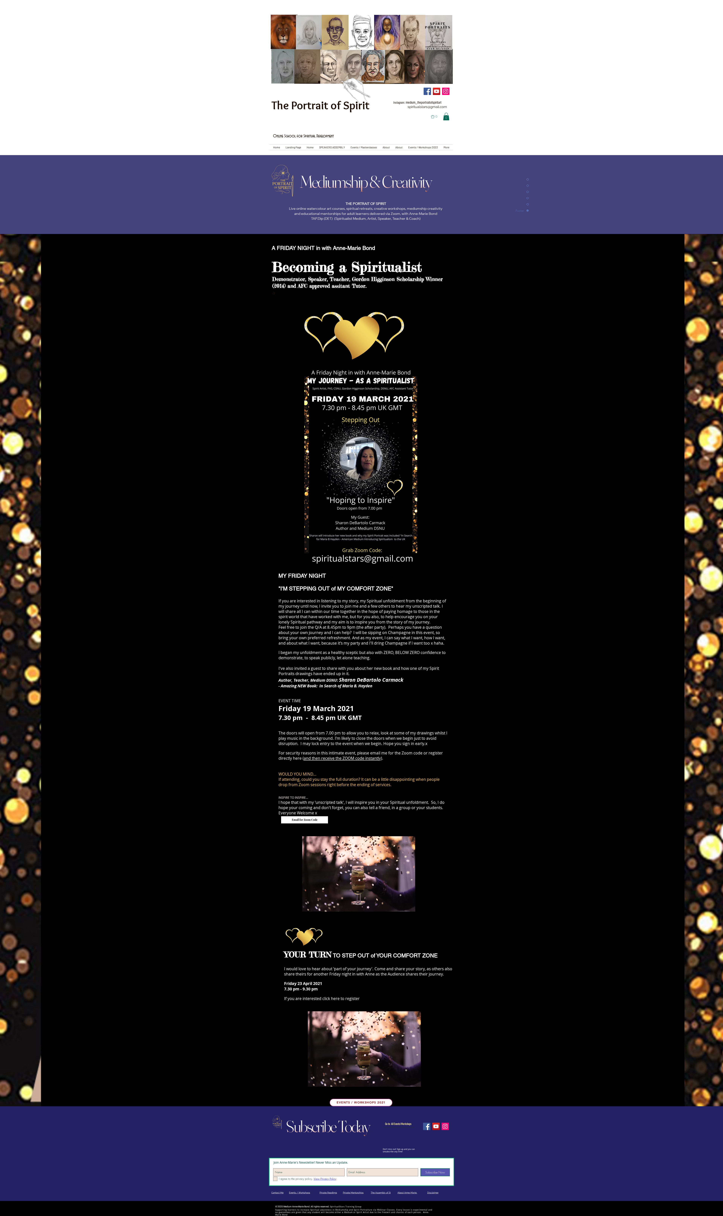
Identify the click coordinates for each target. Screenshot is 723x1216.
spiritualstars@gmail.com (427, 107)
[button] (436, 116)
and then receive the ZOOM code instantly (342, 758)
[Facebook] (427, 91)
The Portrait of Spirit (320, 105)
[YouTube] (436, 91)
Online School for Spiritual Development (303, 136)
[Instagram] (445, 91)
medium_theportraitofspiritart (424, 103)
